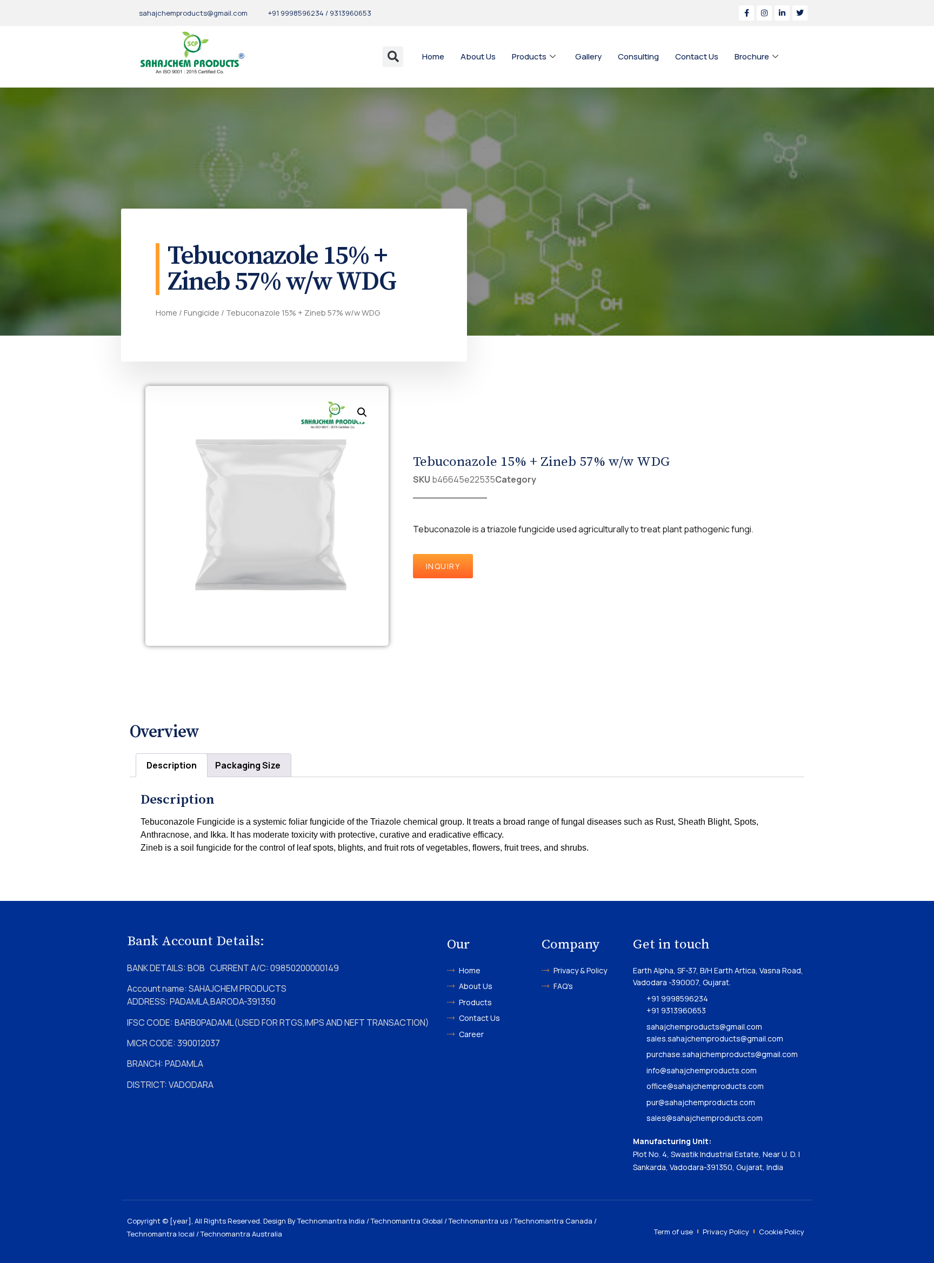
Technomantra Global (407, 1221)
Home (433, 56)
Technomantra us (478, 1221)
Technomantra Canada (553, 1221)
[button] (393, 56)
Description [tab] (171, 765)
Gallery (588, 56)
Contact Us (696, 56)
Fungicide (201, 312)
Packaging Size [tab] (248, 765)
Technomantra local (161, 1234)
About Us (478, 56)
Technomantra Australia (241, 1234)
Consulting (638, 56)
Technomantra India (331, 1221)
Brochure (752, 56)
